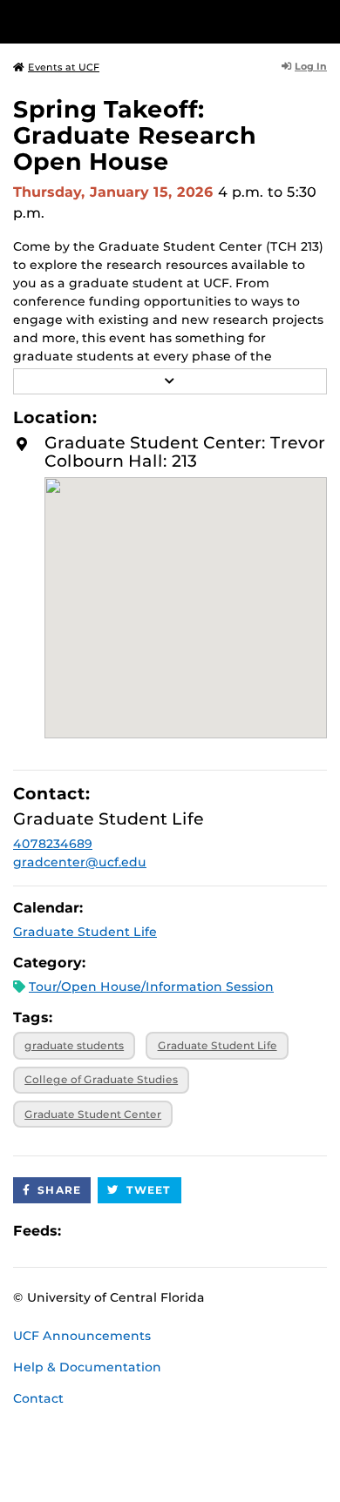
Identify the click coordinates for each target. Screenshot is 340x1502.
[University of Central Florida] (132, 21)
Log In (311, 66)
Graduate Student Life (85, 932)
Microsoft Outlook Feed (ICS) (113, 1231)
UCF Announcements (82, 1336)
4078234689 (52, 844)
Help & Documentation (87, 1367)
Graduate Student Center (92, 1114)
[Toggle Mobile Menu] (322, 20)
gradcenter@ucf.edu (79, 862)
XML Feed (172, 1231)
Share (59, 1189)
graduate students (74, 1045)
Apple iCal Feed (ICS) (84, 1231)
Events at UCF (63, 67)
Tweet (149, 1189)
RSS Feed (143, 1231)
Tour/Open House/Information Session (151, 986)
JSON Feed (202, 1231)
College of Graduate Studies (101, 1079)
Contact (38, 1398)
